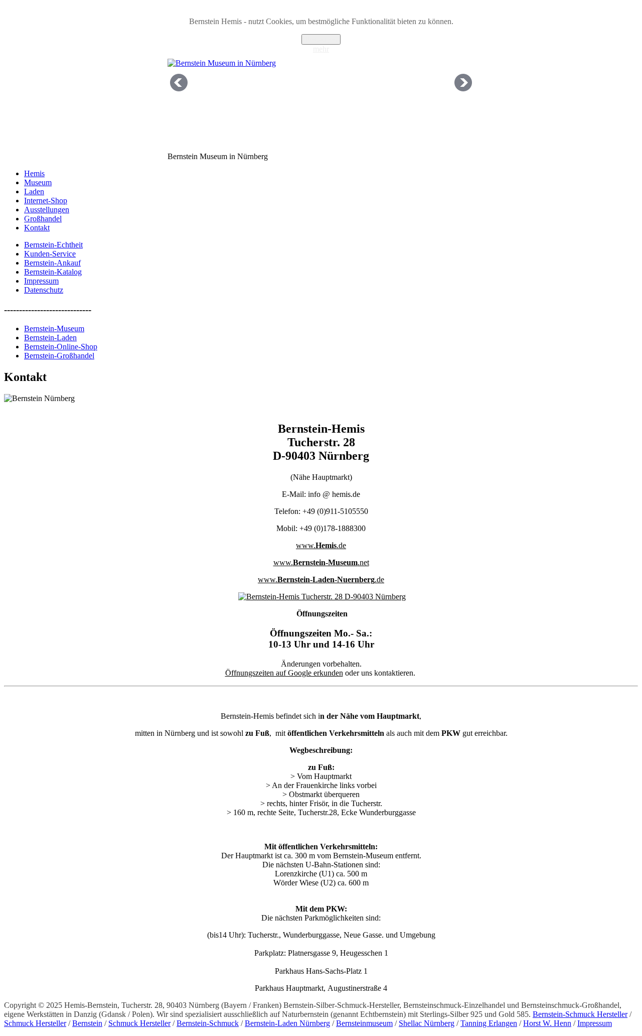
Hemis (34, 173)
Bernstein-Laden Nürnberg (287, 1023)
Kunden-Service (50, 253)
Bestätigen (321, 39)
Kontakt (37, 227)
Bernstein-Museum (54, 328)
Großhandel (43, 218)
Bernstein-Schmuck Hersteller (580, 1014)
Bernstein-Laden (50, 337)
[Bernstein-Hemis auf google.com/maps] (322, 596)
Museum (38, 182)
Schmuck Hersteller (35, 1023)
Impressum (41, 281)
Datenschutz (43, 290)
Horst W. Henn (547, 1023)
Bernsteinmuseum (364, 1023)
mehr (321, 49)
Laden (34, 191)
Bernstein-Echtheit (53, 244)
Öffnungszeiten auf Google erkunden (284, 673)
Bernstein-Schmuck (208, 1023)
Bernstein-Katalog (53, 272)
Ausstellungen (46, 209)
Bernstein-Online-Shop (60, 346)
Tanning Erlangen (488, 1023)
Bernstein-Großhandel (59, 355)
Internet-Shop (45, 200)
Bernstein (87, 1023)
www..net (321, 562)
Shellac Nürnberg (426, 1023)
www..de (321, 545)
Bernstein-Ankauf (52, 262)
